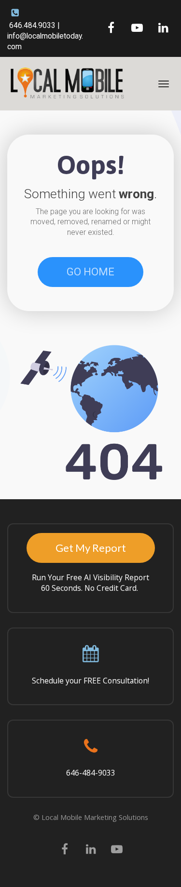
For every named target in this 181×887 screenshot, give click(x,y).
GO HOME (90, 272)
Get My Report (91, 547)
